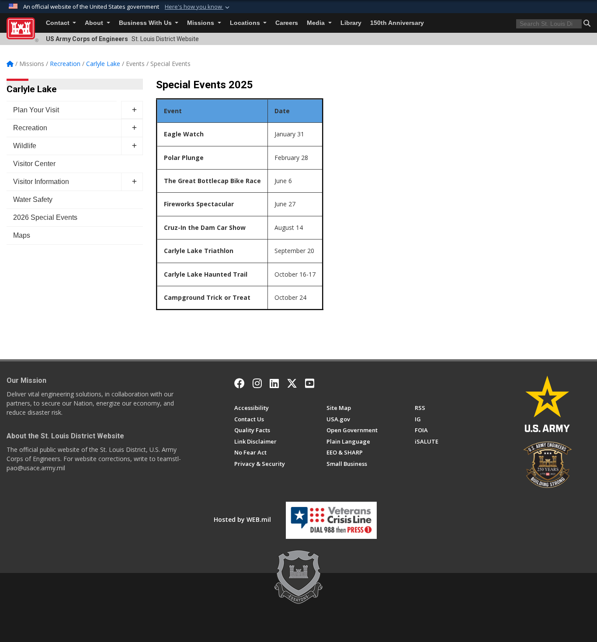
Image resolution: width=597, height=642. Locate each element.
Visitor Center (34, 163)
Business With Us (146, 23)
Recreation (30, 128)
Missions (201, 23)
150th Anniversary (397, 23)
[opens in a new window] (257, 383)
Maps (21, 235)
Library (350, 23)
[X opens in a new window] (292, 383)
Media (316, 23)
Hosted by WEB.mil (242, 519)
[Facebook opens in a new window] (239, 383)
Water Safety (32, 199)
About (95, 23)
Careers (286, 23)
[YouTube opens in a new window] (309, 383)
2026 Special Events (45, 217)
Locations (246, 23)
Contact (58, 23)
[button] (198, 7)
